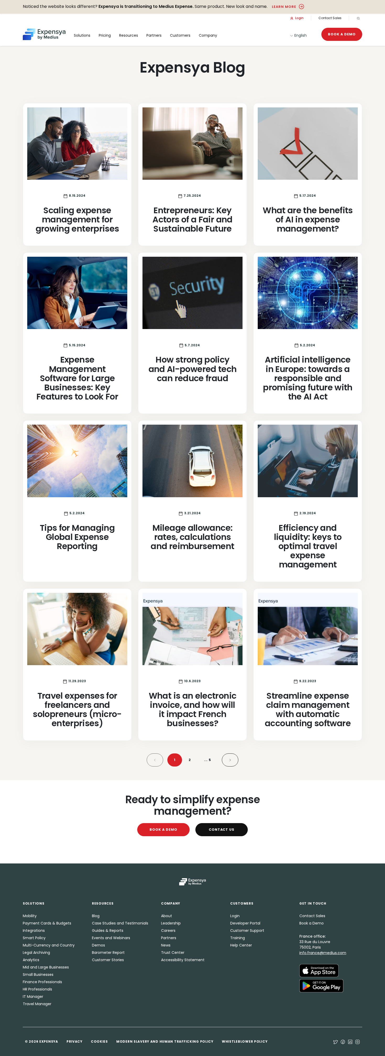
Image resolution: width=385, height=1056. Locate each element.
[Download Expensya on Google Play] (321, 985)
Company (208, 35)
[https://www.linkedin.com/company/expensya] (350, 1042)
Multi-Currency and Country (49, 945)
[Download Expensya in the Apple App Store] (319, 970)
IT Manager (33, 996)
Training (237, 937)
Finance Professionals (42, 981)
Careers (168, 930)
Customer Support (247, 930)
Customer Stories (108, 959)
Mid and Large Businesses (46, 967)
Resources (128, 35)
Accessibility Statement (183, 959)
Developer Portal (245, 923)
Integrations (34, 930)
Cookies (99, 1041)
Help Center (241, 945)
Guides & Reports (107, 930)
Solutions (82, 35)
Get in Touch (312, 903)
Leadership (171, 923)
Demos (98, 945)
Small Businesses (38, 974)
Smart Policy (34, 937)
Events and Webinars (111, 937)
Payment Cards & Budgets (47, 923)
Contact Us (222, 829)
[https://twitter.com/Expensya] (335, 1042)
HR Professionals (37, 989)
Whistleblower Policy (244, 1041)
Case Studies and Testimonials (120, 923)
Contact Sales (330, 18)
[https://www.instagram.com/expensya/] (357, 1042)
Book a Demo (342, 34)
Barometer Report (108, 952)
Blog (96, 915)
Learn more (284, 6)
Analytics (31, 959)
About (166, 915)
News (165, 945)
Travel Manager (37, 1003)
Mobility (30, 915)
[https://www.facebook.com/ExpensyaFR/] (342, 1042)
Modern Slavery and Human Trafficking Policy (164, 1041)
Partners (168, 937)
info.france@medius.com (322, 952)
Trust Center (172, 952)
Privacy (74, 1041)
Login (299, 18)
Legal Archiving (36, 952)
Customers (180, 35)
